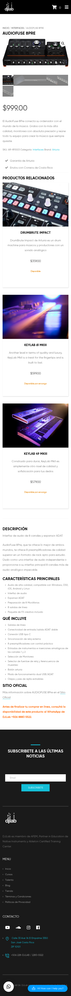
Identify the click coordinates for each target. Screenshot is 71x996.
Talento (9, 879)
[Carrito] (54, 7)
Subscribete (35, 787)
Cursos (8, 874)
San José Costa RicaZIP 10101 (29, 942)
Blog (7, 885)
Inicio (6, 28)
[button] (63, 43)
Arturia (55, 149)
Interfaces (17, 28)
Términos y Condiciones (18, 896)
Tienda (9, 891)
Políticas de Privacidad (17, 902)
